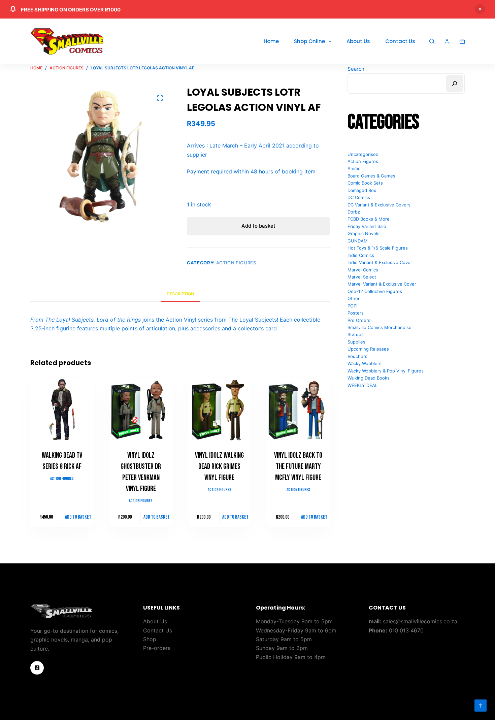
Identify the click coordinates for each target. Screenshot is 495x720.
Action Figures (236, 262)
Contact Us (400, 41)
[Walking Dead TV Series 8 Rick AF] (62, 409)
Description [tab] (180, 293)
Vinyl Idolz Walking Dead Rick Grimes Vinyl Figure (219, 466)
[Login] (447, 41)
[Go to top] (480, 705)
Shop (149, 639)
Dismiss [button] (480, 9)
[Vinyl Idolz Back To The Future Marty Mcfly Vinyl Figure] (298, 409)
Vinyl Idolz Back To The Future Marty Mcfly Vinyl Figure (298, 466)
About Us (358, 41)
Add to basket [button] (78, 517)
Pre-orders (156, 648)
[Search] (431, 41)
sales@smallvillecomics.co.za (420, 621)
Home (271, 41)
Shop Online (309, 41)
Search (356, 69)
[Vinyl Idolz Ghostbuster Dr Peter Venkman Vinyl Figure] (141, 409)
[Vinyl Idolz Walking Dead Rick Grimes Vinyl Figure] (220, 409)
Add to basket (258, 226)
